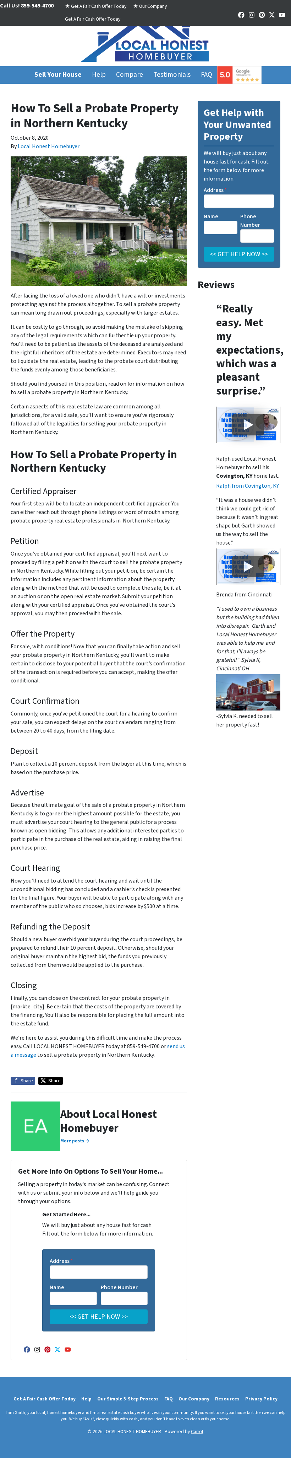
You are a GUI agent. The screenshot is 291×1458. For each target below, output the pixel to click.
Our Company (194, 1398)
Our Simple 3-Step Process (128, 1398)
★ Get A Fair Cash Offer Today (95, 6)
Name (57, 1287)
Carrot (197, 1431)
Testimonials (172, 75)
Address (61, 1261)
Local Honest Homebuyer (48, 146)
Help (99, 75)
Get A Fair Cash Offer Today (92, 19)
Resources (227, 1398)
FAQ (206, 75)
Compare (129, 75)
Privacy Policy (261, 1398)
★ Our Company (150, 6)
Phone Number (119, 1287)
